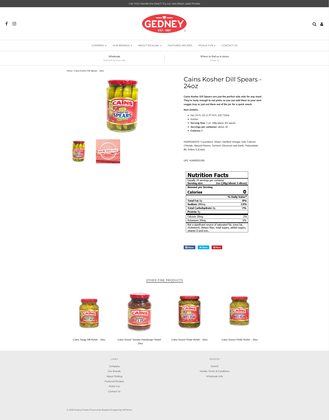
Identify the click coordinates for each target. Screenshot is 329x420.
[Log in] (320, 24)
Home (70, 70)
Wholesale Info (214, 376)
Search (214, 366)
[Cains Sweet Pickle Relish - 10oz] (239, 311)
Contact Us (229, 45)
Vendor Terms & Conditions (214, 371)
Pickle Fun (114, 386)
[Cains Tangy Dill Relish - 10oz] (89, 311)
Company (114, 366)
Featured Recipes (180, 45)
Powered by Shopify (99, 410)
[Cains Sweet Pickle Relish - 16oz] (189, 311)
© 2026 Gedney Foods (77, 410)
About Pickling (114, 376)
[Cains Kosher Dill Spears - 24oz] (79, 151)
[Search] (312, 24)
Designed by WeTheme (121, 410)
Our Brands (114, 371)
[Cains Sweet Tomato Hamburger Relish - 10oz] (139, 311)
